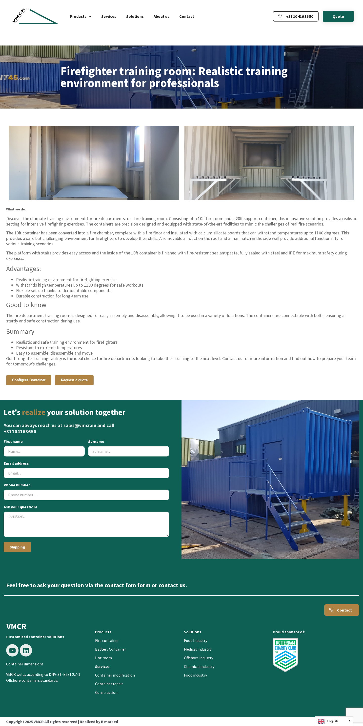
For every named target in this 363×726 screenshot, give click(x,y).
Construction (106, 692)
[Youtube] (12, 650)
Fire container (107, 640)
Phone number (17, 485)
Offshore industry (198, 657)
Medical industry (197, 649)
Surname (96, 441)
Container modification (115, 675)
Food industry (195, 675)
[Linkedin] (26, 650)
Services (108, 16)
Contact (186, 16)
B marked (109, 721)
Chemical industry (199, 666)
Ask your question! (20, 507)
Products (78, 16)
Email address (16, 463)
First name (13, 441)
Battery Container (110, 649)
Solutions (135, 16)
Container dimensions (24, 663)
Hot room (103, 657)
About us (161, 16)
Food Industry (195, 640)
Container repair (109, 683)
